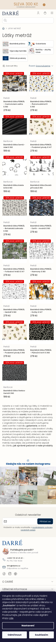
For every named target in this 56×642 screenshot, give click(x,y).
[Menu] (50, 12)
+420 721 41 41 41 (15, 561)
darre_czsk (9, 577)
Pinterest (15, 577)
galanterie (16, 427)
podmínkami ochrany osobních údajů (36, 531)
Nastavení (27, 625)
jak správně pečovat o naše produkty (22, 449)
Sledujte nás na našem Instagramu (27, 468)
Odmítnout (14, 634)
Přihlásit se (43, 524)
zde (21, 618)
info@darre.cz (13, 569)
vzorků (23, 413)
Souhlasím (40, 634)
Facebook (4, 577)
